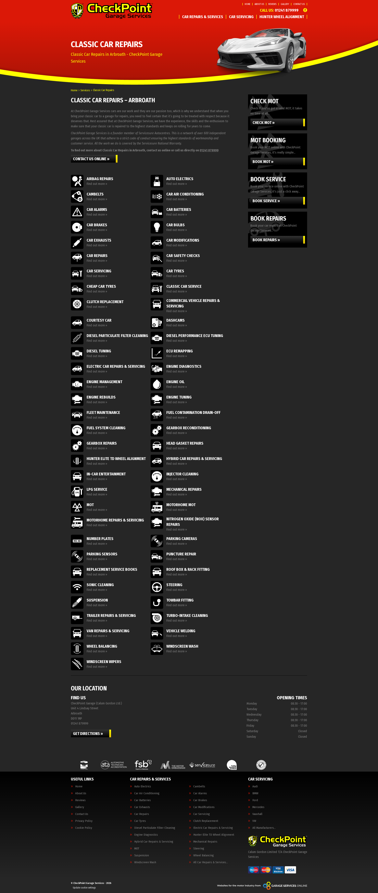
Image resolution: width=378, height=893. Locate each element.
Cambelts (199, 786)
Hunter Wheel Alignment (281, 17)
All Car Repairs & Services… (210, 862)
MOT (136, 848)
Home (247, 4)
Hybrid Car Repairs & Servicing (153, 841)
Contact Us (299, 4)
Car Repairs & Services (202, 17)
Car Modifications (204, 807)
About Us (259, 4)
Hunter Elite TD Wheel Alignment (213, 834)
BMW (255, 793)
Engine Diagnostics (146, 834)
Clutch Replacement (205, 820)
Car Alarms (200, 793)
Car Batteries (142, 800)
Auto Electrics (142, 786)
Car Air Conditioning (146, 793)
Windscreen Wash (145, 862)
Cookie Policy (83, 827)
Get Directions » (88, 733)
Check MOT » (264, 122)
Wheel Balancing (203, 855)
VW (254, 820)
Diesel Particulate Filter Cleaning (154, 827)
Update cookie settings (84, 887)
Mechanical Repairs (205, 841)
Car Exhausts (142, 807)
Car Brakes (200, 800)
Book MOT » (263, 161)
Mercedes (258, 807)
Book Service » (266, 200)
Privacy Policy (84, 820)
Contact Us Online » (91, 158)
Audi (255, 786)
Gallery (285, 4)
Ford (255, 800)
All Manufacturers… (264, 827)
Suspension (141, 855)
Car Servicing (241, 17)
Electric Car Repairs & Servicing (213, 827)
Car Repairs (141, 814)
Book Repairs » (266, 239)
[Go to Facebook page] (305, 10)
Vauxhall (257, 814)
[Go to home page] (112, 11)
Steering (198, 848)
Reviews (272, 4)
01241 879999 (279, 10)
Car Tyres (140, 820)
